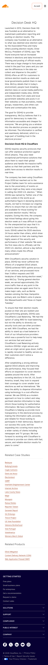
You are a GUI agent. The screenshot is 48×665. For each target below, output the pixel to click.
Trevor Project (10, 518)
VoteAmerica (10, 532)
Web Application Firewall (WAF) (17, 559)
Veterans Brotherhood (13, 525)
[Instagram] (29, 645)
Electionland (10, 477)
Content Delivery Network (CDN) (18, 555)
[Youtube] (23, 645)
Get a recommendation (12, 593)
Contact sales (8, 601)
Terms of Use (9, 656)
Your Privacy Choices (17, 659)
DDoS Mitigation (11, 552)
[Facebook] (5, 645)
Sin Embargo (10, 514)
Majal (7, 496)
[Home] (5, 6)
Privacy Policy (29, 653)
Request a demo (9, 597)
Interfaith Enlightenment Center (17, 485)
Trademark (32, 659)
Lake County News (12, 492)
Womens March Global (14, 536)
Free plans (7, 581)
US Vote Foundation (13, 521)
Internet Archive (11, 488)
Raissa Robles (10, 503)
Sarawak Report (11, 510)
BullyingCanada (11, 466)
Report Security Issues (26, 656)
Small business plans (11, 585)
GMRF (7, 481)
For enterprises (9, 589)
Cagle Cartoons (11, 470)
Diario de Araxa (11, 473)
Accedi (37, 6)
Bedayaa (8, 462)
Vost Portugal (10, 529)
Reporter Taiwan (11, 507)
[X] (11, 645)
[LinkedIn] (17, 645)
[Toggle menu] (45, 6)
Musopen (8, 499)
